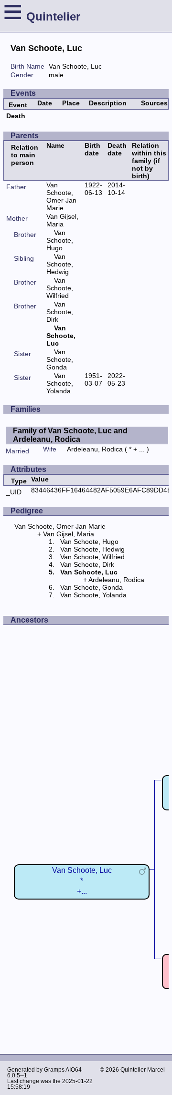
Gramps (54, 1070)
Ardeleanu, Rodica (95, 449)
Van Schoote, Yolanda (59, 383)
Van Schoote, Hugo (59, 240)
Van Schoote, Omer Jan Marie (61, 196)
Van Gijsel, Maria (62, 220)
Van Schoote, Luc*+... (82, 880)
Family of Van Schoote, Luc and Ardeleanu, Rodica (70, 435)
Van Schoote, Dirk (59, 311)
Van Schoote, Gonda (59, 359)
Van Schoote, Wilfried (59, 287)
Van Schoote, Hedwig (59, 264)
